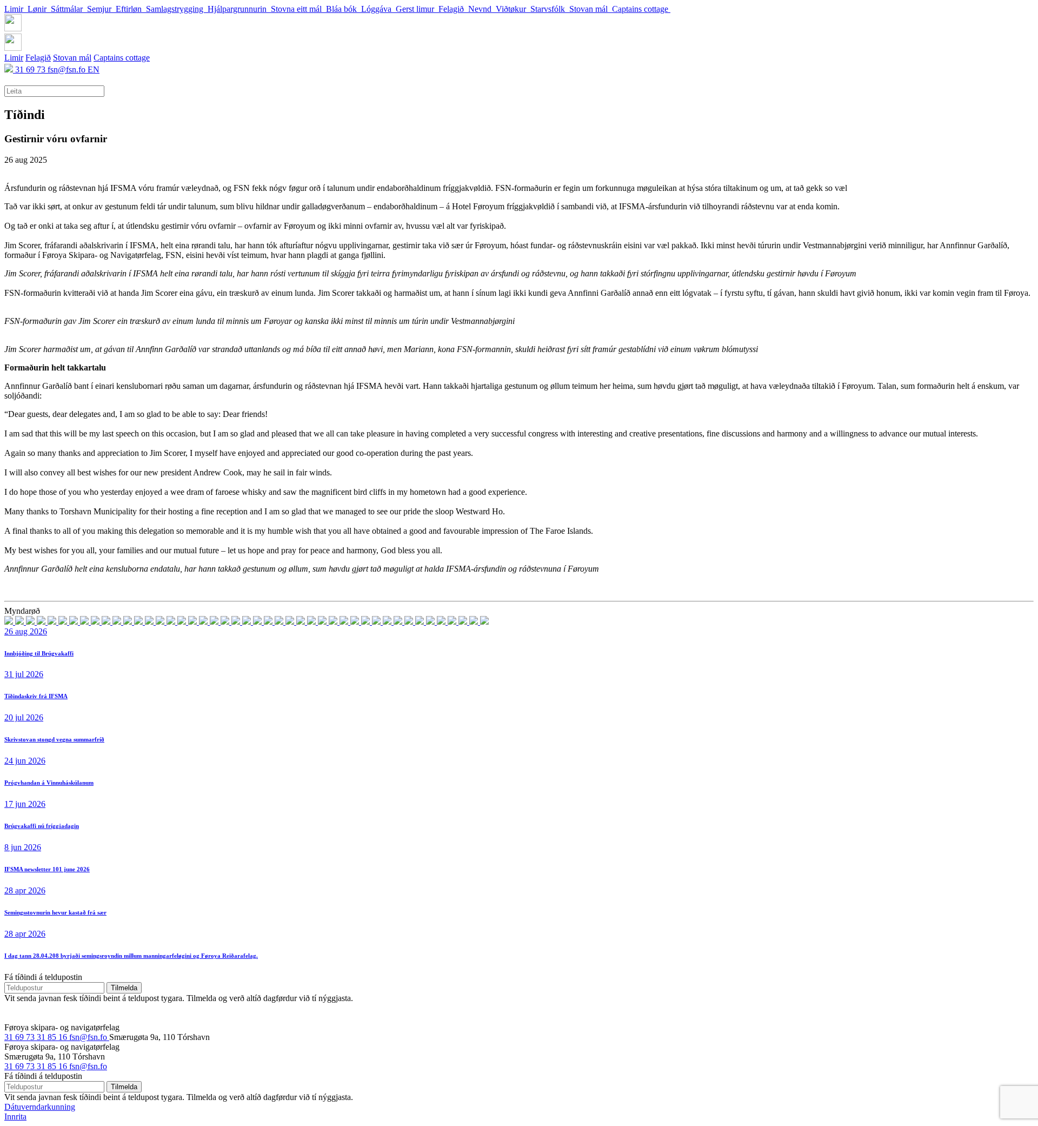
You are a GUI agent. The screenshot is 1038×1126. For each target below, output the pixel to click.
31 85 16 (53, 1037)
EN (93, 69)
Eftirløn (131, 9)
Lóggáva (378, 9)
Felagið (453, 9)
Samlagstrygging (177, 9)
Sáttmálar (69, 9)
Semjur (101, 9)
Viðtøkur (513, 9)
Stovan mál (590, 9)
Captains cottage (641, 9)
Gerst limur (417, 9)
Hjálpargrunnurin (239, 9)
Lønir (39, 9)
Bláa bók (343, 9)
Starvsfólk (549, 9)
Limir (16, 9)
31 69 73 (31, 69)
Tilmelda (124, 988)
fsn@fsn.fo (68, 69)
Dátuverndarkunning (39, 1106)
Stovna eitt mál (298, 9)
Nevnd (482, 9)
